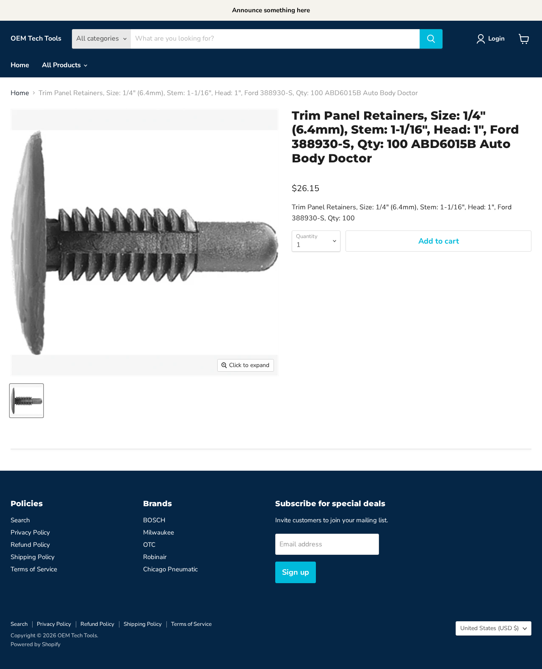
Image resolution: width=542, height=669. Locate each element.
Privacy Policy (30, 532)
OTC (149, 544)
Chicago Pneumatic (170, 569)
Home (20, 65)
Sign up (295, 572)
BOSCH (154, 520)
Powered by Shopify (36, 644)
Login (496, 38)
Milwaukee (158, 532)
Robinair (154, 557)
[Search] (431, 39)
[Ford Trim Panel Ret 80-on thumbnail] (26, 400)
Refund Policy (30, 544)
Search (20, 520)
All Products (62, 65)
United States (489, 628)
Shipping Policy (33, 557)
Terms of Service (34, 569)
